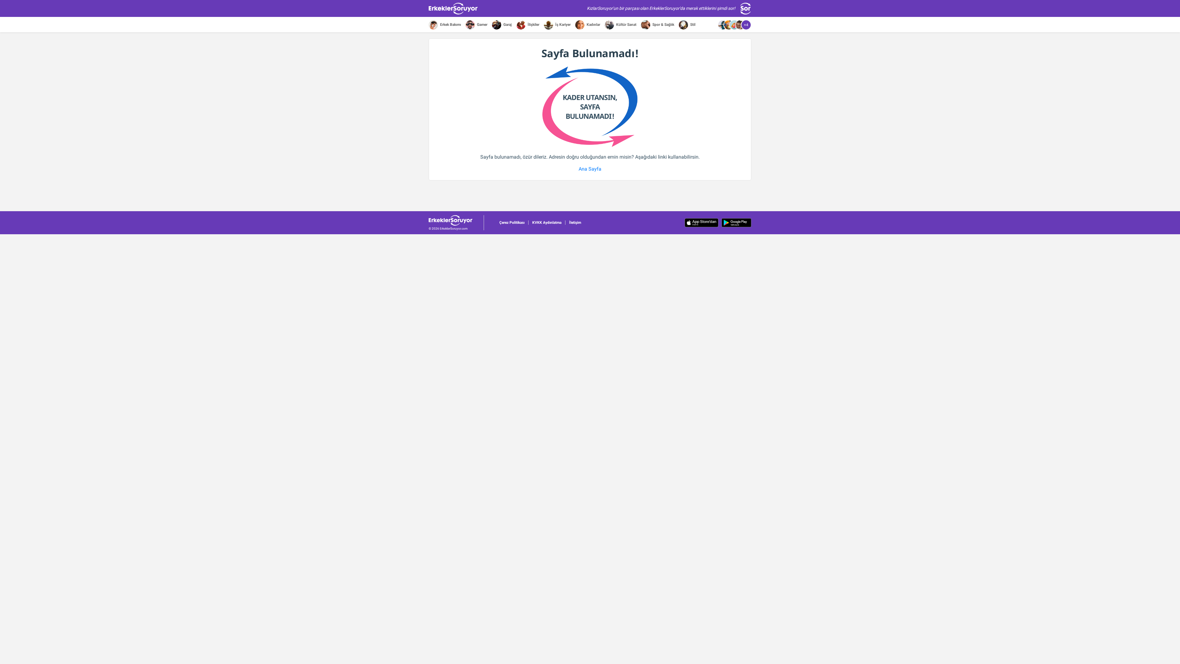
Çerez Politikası (512, 222)
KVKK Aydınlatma (546, 222)
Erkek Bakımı (450, 24)
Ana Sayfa (590, 169)
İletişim (575, 222)
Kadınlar (593, 24)
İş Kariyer (562, 24)
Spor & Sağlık (662, 24)
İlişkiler (533, 24)
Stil (692, 24)
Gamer (481, 24)
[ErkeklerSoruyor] (456, 220)
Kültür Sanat (625, 24)
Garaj (507, 24)
